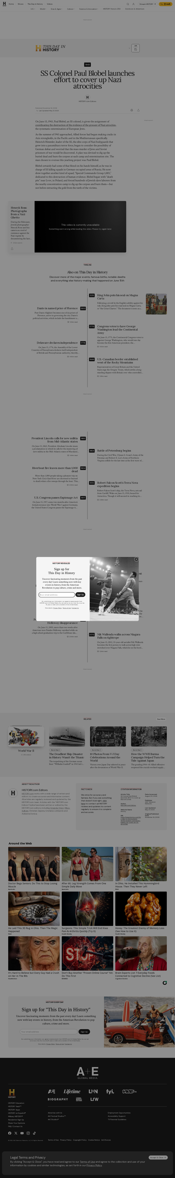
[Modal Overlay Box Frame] (87, 589)
